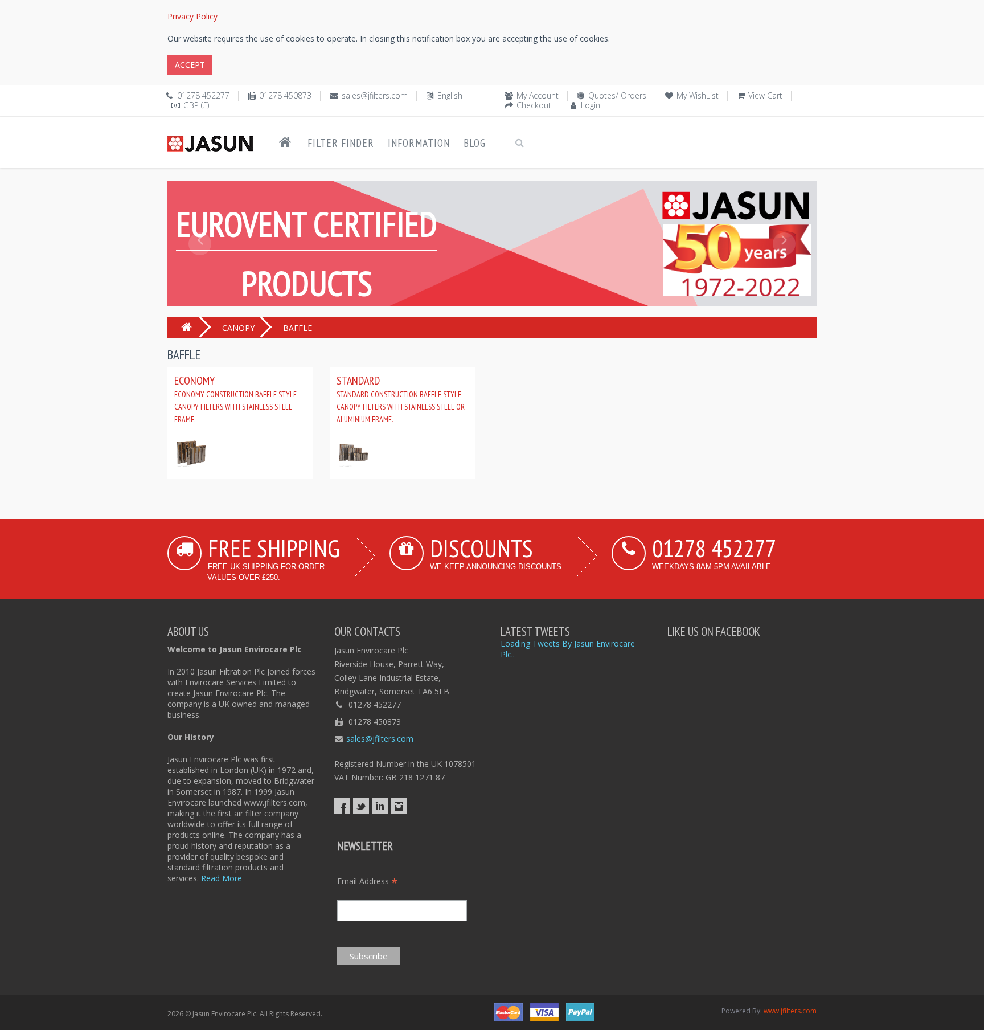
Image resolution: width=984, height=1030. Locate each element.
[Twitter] (361, 806)
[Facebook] (342, 806)
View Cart (765, 95)
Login (590, 105)
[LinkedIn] (380, 806)
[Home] (285, 142)
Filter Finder (341, 143)
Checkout (533, 105)
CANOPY (238, 327)
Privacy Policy (192, 16)
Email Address (367, 881)
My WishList (697, 95)
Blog (475, 143)
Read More (221, 878)
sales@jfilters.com (375, 95)
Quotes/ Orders (617, 95)
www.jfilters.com (790, 1011)
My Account (537, 95)
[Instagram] (399, 806)
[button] (199, 269)
